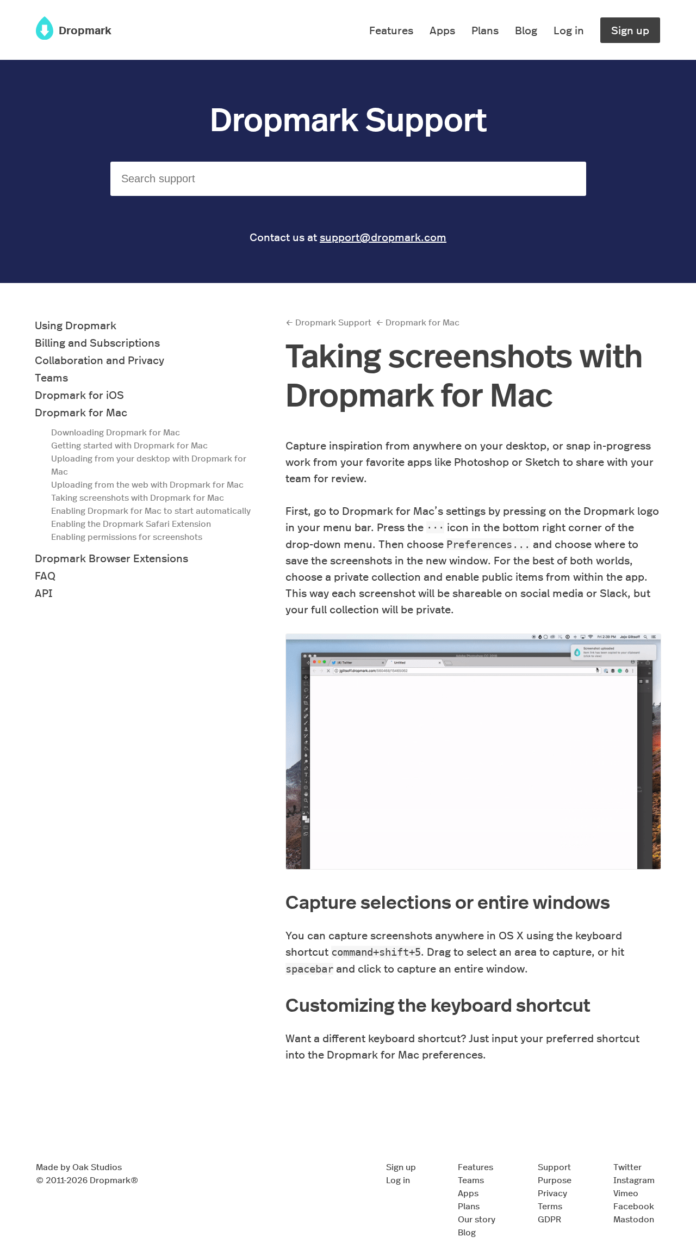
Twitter (627, 1166)
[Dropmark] (44, 35)
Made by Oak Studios (79, 1166)
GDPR (549, 1219)
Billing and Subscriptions (97, 342)
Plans (485, 30)
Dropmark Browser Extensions (111, 557)
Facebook (633, 1205)
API (43, 592)
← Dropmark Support (328, 322)
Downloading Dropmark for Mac (115, 432)
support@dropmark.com (383, 236)
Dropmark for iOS (79, 394)
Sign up (630, 30)
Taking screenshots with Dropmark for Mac (137, 497)
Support (554, 1166)
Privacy (552, 1192)
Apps (442, 30)
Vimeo (625, 1192)
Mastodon (633, 1219)
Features (391, 30)
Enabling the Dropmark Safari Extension (131, 523)
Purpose (554, 1179)
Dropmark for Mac (81, 412)
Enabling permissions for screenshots (126, 536)
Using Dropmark (75, 325)
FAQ (45, 575)
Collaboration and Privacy (99, 359)
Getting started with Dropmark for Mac (129, 445)
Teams (51, 377)
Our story (476, 1219)
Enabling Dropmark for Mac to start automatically (151, 510)
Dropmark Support (348, 118)
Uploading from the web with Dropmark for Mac (147, 484)
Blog (526, 30)
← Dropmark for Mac (417, 322)
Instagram (634, 1179)
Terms (550, 1205)
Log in (569, 30)
